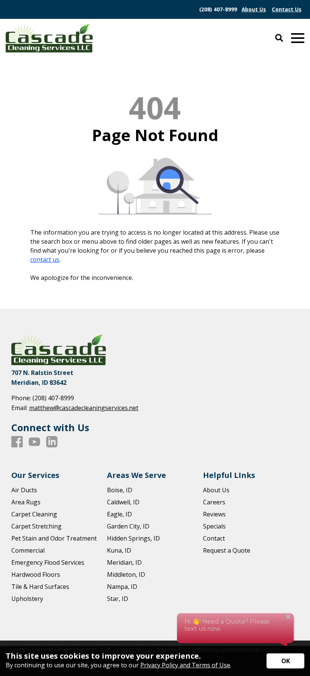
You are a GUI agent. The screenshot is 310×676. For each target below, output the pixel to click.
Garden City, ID (128, 526)
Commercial (28, 550)
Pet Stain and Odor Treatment (54, 538)
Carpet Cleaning (34, 514)
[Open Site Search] (279, 38)
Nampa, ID (122, 587)
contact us (44, 259)
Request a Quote (226, 550)
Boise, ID (119, 490)
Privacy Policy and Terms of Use (185, 665)
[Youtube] (34, 442)
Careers (214, 502)
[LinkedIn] (51, 442)
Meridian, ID (124, 562)
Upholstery (27, 599)
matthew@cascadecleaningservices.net (83, 408)
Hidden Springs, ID (133, 538)
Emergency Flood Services (47, 562)
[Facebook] (17, 442)
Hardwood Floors (35, 575)
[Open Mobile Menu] (297, 38)
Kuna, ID (119, 550)
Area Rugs (25, 502)
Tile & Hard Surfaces (40, 587)
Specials (214, 526)
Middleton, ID (126, 575)
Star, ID (117, 599)
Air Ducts (24, 490)
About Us (216, 490)
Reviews (214, 514)
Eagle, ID (119, 514)
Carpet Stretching (36, 526)
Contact (214, 538)
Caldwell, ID (123, 502)
